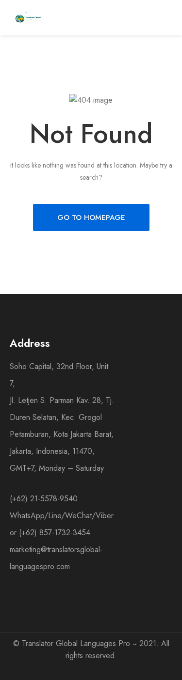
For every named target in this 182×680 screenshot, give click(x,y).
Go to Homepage (91, 217)
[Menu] (138, 17)
